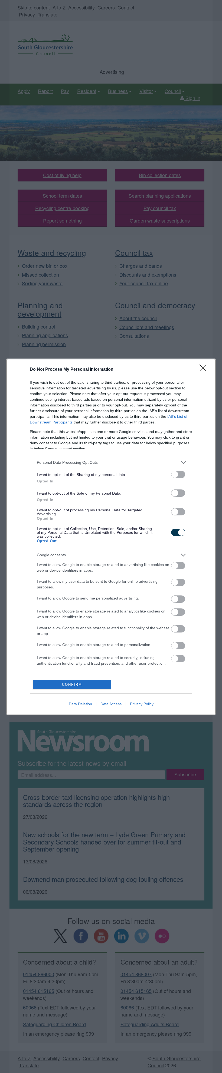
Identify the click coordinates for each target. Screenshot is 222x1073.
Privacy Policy (142, 704)
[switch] (178, 474)
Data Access (111, 704)
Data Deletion (80, 704)
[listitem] (111, 462)
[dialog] (111, 536)
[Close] (205, 370)
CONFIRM (72, 685)
